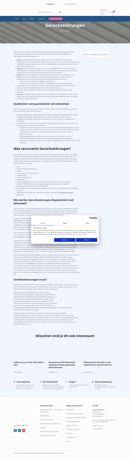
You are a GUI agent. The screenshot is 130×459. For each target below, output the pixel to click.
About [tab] (87, 223)
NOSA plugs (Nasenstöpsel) (48, 435)
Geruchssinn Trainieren (46, 420)
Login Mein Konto (71, 437)
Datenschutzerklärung (72, 421)
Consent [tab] (42, 223)
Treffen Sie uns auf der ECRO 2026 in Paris (29, 363)
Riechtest (61, 215)
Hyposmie (20, 68)
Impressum (69, 433)
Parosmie (20, 75)
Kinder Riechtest (44, 416)
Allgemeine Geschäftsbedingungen (76, 417)
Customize (64, 240)
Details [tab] (65, 223)
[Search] (60, 12)
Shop (16, 18)
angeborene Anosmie (66, 192)
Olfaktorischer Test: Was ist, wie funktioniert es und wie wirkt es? (98, 363)
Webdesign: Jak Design (57, 453)
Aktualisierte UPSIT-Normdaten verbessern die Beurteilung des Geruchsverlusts (62, 365)
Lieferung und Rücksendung (74, 413)
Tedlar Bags (43, 427)
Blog (24, 18)
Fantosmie (20, 94)
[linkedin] (19, 430)
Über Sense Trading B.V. (73, 429)
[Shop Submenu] (19, 18)
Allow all (86, 240)
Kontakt (31, 18)
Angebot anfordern (71, 425)
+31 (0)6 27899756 (98, 429)
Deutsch (41, 18)
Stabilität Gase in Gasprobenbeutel (50, 423)
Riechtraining (32, 263)
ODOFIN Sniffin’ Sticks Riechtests (49, 431)
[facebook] (15, 430)
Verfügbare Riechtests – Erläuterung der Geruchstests (51, 411)
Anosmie (19, 60)
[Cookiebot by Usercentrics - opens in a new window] (90, 218)
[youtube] (23, 430)
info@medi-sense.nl (98, 426)
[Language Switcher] (44, 18)
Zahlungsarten (70, 409)
